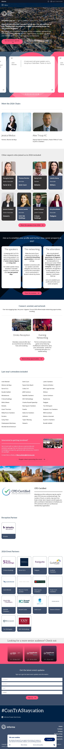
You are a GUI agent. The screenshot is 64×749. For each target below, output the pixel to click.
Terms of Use (58, 734)
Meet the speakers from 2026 (30, 225)
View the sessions (30, 293)
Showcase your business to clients (38, 41)
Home (60, 726)
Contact (59, 729)
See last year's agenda (12, 41)
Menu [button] (6, 5)
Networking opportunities (30, 359)
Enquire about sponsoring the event (30, 459)
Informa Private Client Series (12, 717)
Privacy (60, 731)
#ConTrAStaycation (23, 711)
